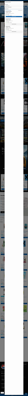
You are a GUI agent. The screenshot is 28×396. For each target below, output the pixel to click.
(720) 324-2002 (7, 14)
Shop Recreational (14, 16)
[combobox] (13, 5)
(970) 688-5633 (7, 29)
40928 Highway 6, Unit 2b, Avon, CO (10, 28)
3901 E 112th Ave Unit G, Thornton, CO (10, 13)
